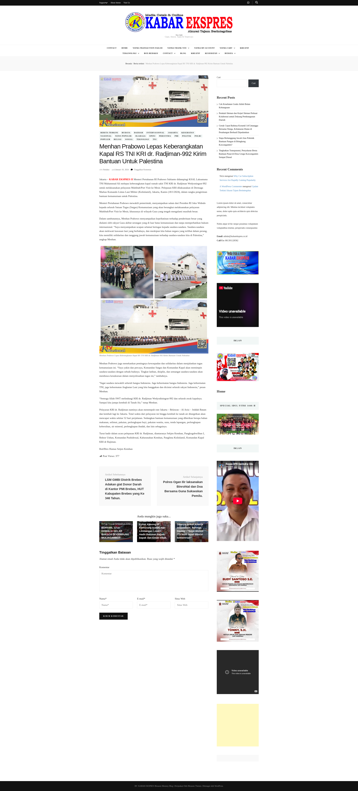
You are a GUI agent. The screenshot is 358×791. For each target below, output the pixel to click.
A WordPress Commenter (231, 186)
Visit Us (126, 3)
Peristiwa (165, 136)
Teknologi (143, 139)
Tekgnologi (130, 53)
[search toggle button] (256, 2)
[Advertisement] (238, 725)
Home (125, 48)
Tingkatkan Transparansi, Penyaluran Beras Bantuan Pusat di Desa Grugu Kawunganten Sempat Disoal (238, 153)
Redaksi (106, 170)
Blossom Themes (194, 786)
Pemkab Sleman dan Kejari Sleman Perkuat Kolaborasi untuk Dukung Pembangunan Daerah (238, 116)
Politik (186, 136)
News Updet (179, 35)
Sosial (129, 139)
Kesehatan (211, 53)
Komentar (104, 567)
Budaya (229, 53)
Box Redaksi (151, 53)
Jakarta (173, 133)
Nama (103, 598)
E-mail (141, 598)
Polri (198, 136)
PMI (177, 136)
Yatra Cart (226, 48)
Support (102, 3)
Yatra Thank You (177, 48)
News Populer (123, 136)
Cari (219, 77)
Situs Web (180, 598)
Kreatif (244, 48)
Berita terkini (109, 133)
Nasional (106, 136)
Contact (112, 48)
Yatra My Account (204, 48)
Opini (152, 136)
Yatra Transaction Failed (147, 48)
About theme (115, 3)
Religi (118, 139)
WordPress (219, 786)
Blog (183, 53)
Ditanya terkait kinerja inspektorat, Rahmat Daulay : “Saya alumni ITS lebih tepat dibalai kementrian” (190, 531)
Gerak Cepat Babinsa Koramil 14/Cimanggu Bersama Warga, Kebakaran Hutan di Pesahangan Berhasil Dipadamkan (238, 129)
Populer (105, 139)
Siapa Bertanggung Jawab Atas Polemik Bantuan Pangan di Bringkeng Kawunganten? (236, 141)
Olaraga (140, 136)
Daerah (138, 133)
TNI (155, 139)
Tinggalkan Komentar (142, 170)
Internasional (155, 133)
